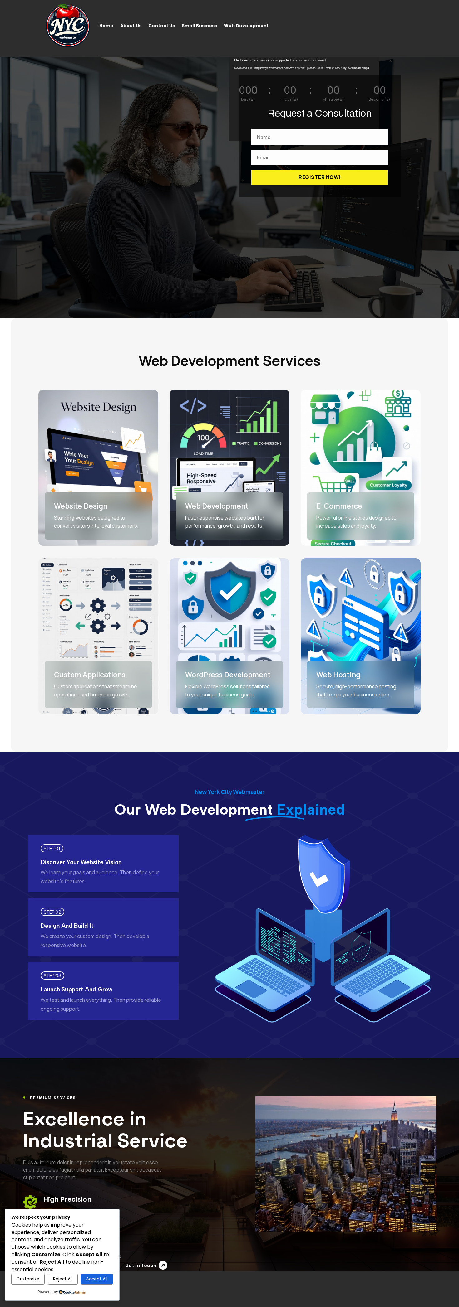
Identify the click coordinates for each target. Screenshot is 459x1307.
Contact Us (161, 25)
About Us (130, 25)
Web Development (246, 25)
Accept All (96, 1279)
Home (106, 25)
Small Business (199, 25)
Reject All (62, 1279)
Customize (28, 1279)
